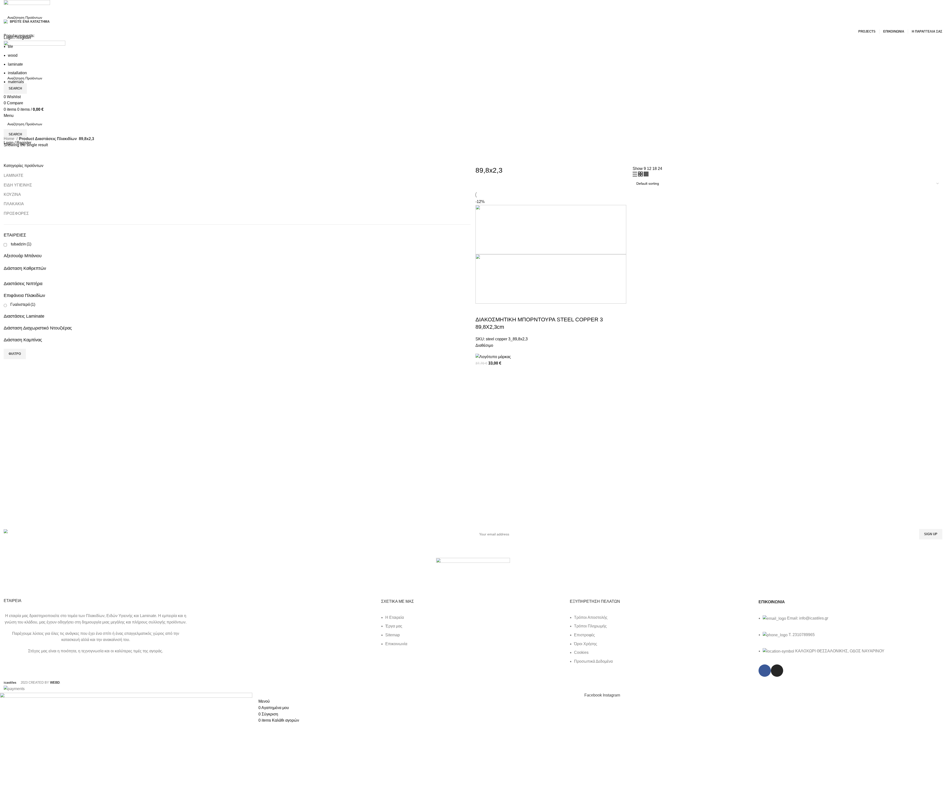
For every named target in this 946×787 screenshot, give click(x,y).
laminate (15, 64)
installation (17, 73)
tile (10, 46)
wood (12, 55)
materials (16, 82)
